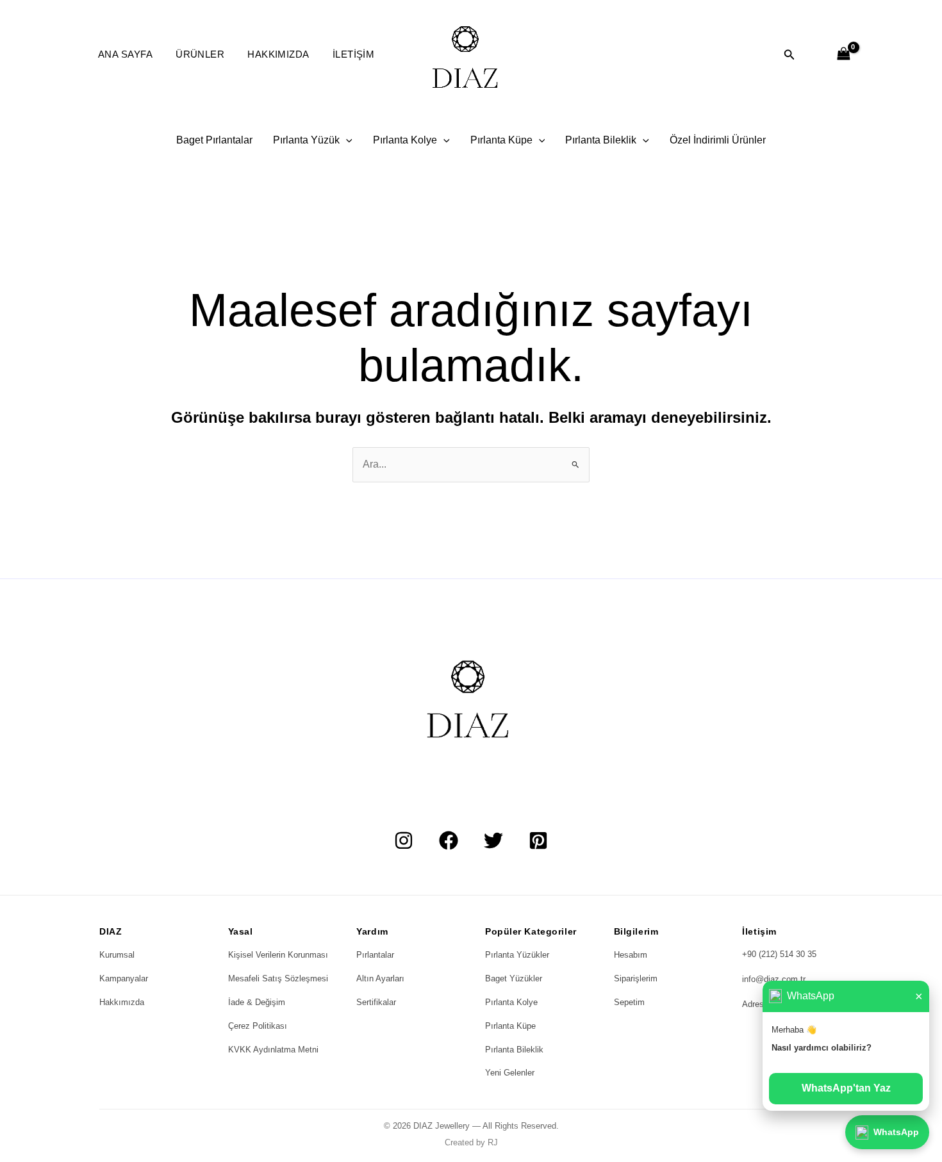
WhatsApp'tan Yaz (846, 1088)
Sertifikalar (376, 1002)
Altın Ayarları (380, 978)
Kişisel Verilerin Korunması (278, 955)
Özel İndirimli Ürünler (718, 140)
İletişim (354, 54)
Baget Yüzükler (513, 978)
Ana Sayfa (125, 54)
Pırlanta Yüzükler (517, 955)
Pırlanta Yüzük (306, 140)
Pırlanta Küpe (501, 140)
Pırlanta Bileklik (600, 140)
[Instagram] (403, 840)
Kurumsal (117, 955)
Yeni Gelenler (509, 1072)
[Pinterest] (538, 840)
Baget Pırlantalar (214, 140)
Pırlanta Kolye (405, 140)
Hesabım (630, 955)
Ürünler (200, 54)
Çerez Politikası (257, 1026)
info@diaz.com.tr (774, 979)
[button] (789, 55)
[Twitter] (493, 840)
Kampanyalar (123, 978)
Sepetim (629, 1002)
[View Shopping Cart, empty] (843, 55)
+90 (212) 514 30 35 (779, 954)
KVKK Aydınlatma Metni (273, 1049)
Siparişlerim (635, 978)
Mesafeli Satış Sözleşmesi (278, 978)
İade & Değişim (256, 1002)
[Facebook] (448, 840)
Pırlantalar (375, 955)
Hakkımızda (278, 54)
